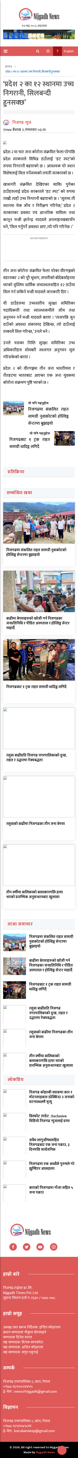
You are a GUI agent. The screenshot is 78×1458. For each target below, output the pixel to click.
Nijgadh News (45, 1452)
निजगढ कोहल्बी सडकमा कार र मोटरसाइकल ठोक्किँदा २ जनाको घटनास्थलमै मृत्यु (51, 1097)
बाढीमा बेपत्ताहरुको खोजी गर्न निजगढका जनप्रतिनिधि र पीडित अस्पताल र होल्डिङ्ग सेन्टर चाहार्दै (37, 623)
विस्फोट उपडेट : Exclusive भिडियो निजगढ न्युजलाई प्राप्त (49, 1118)
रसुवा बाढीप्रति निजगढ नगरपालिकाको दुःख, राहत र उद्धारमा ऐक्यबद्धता (36, 757)
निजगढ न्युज (21, 122)
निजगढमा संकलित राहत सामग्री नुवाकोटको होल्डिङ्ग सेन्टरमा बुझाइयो (36, 552)
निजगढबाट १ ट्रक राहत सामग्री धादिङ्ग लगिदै (36, 687)
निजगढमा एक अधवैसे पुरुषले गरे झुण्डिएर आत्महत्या (51, 1166)
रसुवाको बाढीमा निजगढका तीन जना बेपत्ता (35, 824)
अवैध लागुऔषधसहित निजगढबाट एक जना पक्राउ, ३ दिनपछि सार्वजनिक (49, 1145)
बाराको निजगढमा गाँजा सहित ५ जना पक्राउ (51, 1190)
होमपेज (9, 66)
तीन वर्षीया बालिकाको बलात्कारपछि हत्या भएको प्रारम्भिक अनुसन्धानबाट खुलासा (34, 894)
